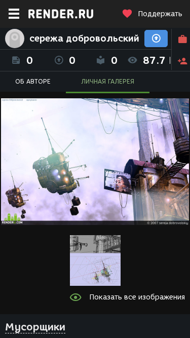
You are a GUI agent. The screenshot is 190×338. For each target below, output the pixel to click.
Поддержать (160, 14)
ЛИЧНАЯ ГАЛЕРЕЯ (107, 81)
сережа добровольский (84, 38)
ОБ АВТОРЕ (33, 81)
